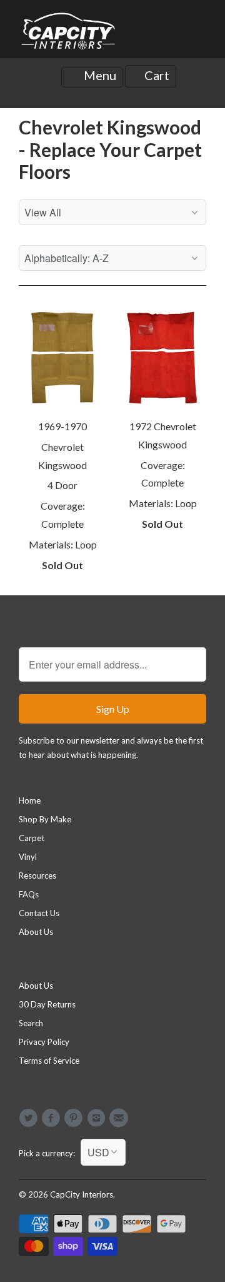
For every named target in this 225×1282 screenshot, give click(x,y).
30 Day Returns (47, 1004)
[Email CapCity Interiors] (120, 1118)
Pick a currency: (50, 1153)
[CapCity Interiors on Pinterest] (75, 1118)
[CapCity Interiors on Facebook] (52, 1118)
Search (31, 1023)
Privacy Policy (44, 1042)
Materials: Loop (63, 544)
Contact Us (39, 913)
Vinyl (28, 857)
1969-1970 (62, 426)
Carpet (31, 838)
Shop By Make (45, 819)
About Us (36, 932)
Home (30, 800)
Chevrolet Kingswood (62, 456)
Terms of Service (49, 1061)
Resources (37, 876)
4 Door (63, 485)
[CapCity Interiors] (69, 33)
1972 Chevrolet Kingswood (162, 435)
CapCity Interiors (81, 1194)
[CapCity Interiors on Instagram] (98, 1118)
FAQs (29, 894)
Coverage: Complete (63, 515)
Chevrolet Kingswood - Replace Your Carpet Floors (110, 149)
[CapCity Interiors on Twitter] (30, 1118)
